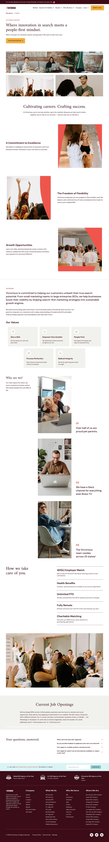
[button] (80, 740)
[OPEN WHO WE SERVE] (73, 8)
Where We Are (92, 790)
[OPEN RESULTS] (61, 8)
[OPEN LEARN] (88, 8)
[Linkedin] (91, 835)
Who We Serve (72, 790)
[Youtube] (96, 835)
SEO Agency (9, 13)
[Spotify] (101, 835)
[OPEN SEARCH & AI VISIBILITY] (53, 8)
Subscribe (95, 767)
